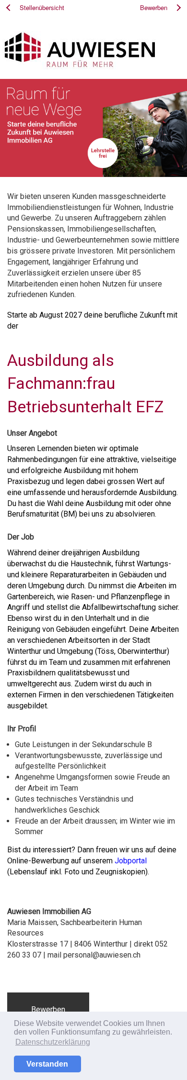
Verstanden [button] (47, 1064)
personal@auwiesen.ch (101, 954)
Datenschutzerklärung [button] (52, 1042)
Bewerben (48, 1009)
